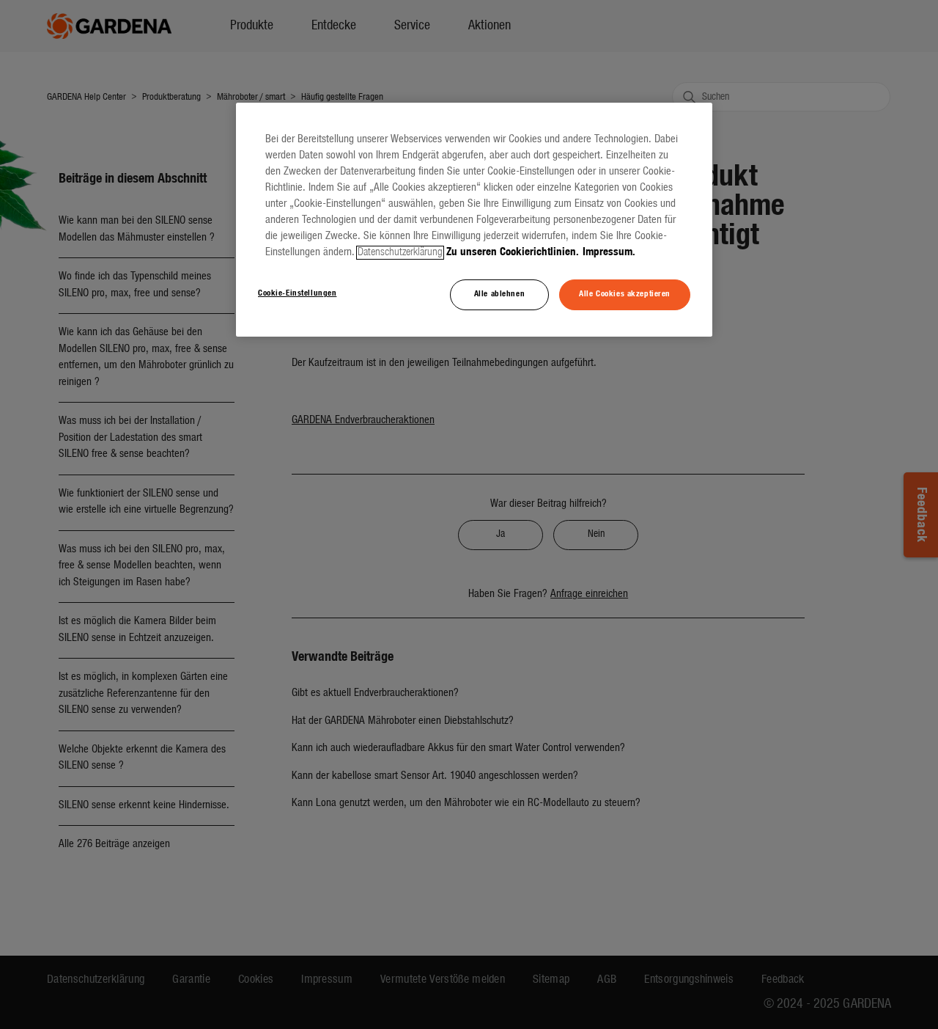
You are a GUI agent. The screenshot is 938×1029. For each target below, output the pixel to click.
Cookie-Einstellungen (297, 293)
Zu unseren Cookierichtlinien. (512, 252)
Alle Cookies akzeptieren (625, 294)
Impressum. (609, 252)
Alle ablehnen (499, 294)
